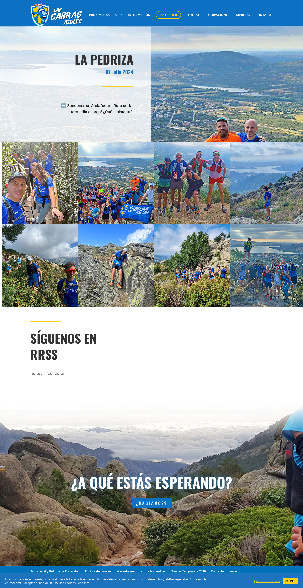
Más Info (83, 583)
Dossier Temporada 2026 (188, 571)
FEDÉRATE (193, 15)
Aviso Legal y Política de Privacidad (55, 571)
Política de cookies (98, 571)
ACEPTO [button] (290, 581)
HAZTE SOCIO (168, 15)
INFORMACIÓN (139, 15)
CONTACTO (264, 15)
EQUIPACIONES (218, 15)
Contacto (217, 571)
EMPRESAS (242, 15)
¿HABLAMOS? (151, 503)
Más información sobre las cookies (141, 571)
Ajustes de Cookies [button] (267, 581)
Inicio (233, 571)
